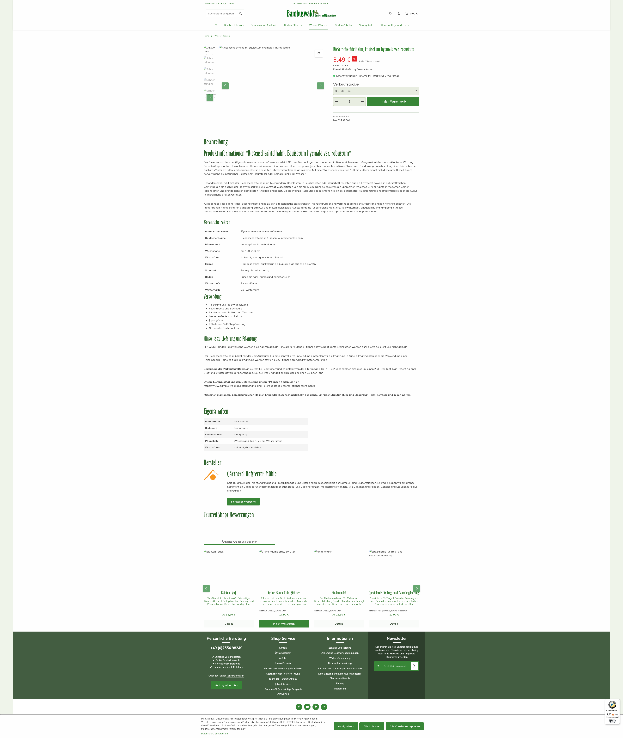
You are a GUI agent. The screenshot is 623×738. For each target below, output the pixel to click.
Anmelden (209, 3)
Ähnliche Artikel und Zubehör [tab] (239, 541)
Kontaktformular (235, 675)
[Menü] (618, 701)
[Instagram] (324, 707)
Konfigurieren (346, 726)
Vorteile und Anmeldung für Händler (283, 668)
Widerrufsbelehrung (340, 658)
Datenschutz (207, 733)
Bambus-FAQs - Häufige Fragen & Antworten (283, 691)
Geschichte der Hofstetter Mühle (283, 673)
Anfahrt (283, 658)
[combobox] (221, 13)
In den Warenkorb (393, 101)
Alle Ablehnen (371, 726)
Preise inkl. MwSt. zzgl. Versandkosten (353, 69)
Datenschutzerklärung (340, 663)
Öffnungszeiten (283, 653)
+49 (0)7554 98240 (226, 648)
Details (229, 623)
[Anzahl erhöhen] (362, 101)
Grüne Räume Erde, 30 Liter (284, 593)
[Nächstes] (320, 85)
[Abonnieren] (414, 666)
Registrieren (227, 3)
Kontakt (283, 647)
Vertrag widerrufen (226, 685)
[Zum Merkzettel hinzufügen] (319, 53)
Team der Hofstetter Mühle (283, 678)
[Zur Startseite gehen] (311, 13)
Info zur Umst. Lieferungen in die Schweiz (340, 668)
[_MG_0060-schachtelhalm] (272, 86)
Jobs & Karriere (283, 684)
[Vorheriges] (225, 85)
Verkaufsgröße (346, 84)
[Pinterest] (315, 707)
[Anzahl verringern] (336, 101)
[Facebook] (299, 707)
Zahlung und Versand (340, 647)
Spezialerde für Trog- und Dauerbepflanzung (394, 593)
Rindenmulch (339, 593)
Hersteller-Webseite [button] (243, 501)
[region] (265, 86)
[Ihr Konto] (399, 13)
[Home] (216, 25)
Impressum (340, 688)
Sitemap (340, 683)
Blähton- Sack (229, 593)
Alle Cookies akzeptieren (405, 726)
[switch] (612, 721)
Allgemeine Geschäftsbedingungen (340, 653)
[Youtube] (307, 707)
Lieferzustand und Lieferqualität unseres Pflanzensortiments (339, 676)
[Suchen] (240, 13)
